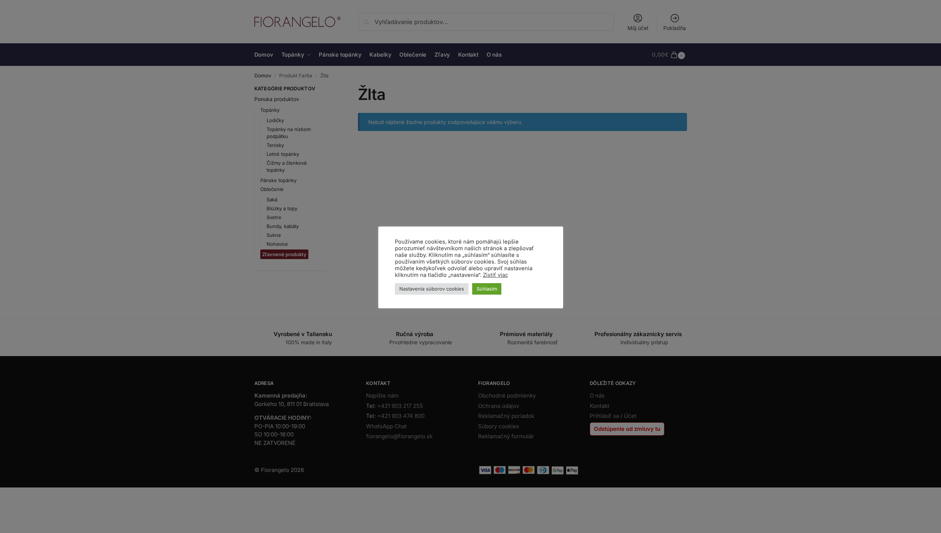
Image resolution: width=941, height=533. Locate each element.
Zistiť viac (495, 275)
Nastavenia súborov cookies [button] (431, 289)
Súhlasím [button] (487, 289)
